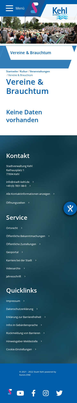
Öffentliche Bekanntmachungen (25, 236)
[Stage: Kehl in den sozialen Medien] (35, 7)
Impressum (13, 301)
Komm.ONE (25, 374)
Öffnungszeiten (15, 202)
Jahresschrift (13, 276)
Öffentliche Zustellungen (21, 244)
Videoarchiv (13, 268)
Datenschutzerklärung (19, 309)
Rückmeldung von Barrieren (23, 333)
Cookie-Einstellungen (19, 349)
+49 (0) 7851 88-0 (16, 186)
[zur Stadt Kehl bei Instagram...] (46, 393)
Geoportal (12, 252)
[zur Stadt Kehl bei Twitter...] (59, 393)
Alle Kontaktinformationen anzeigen (28, 194)
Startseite (12, 71)
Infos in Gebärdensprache (22, 325)
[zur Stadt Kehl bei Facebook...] (33, 393)
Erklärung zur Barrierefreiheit (23, 317)
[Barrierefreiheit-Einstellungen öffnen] (70, 208)
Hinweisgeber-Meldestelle (22, 341)
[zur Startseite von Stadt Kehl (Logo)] (63, 13)
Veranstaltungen (40, 71)
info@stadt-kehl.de (17, 182)
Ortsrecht (12, 228)
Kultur (24, 71)
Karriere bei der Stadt (19, 260)
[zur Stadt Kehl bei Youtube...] (20, 393)
